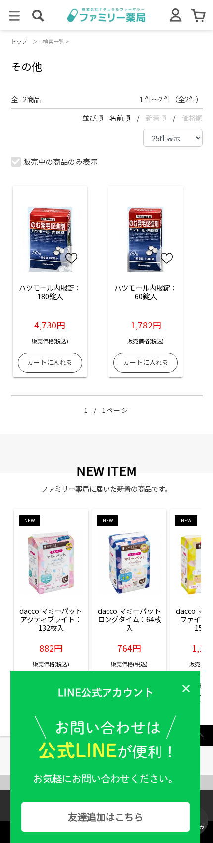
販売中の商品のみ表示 (60, 161)
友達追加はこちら (105, 817)
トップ (19, 41)
